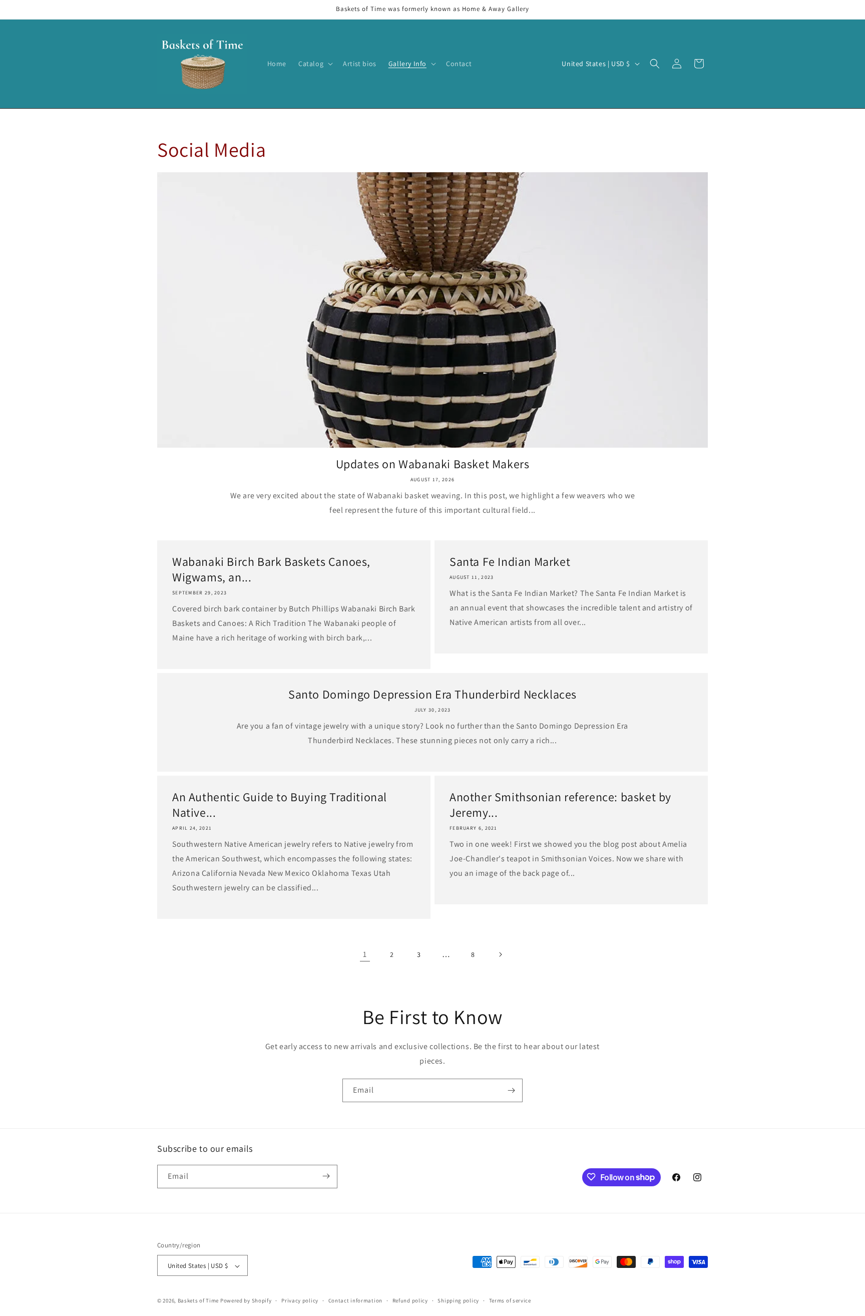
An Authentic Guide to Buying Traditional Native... (279, 804)
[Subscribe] (511, 1090)
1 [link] (365, 954)
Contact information (355, 1300)
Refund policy (410, 1300)
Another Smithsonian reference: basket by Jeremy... (560, 804)
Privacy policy (299, 1300)
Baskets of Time (198, 1300)
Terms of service (510, 1300)
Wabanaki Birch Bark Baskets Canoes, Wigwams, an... (271, 569)
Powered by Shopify (246, 1300)
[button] (314, 63)
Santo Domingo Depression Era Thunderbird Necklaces (432, 694)
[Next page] (500, 954)
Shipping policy (458, 1300)
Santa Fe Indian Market (510, 561)
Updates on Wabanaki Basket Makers (433, 464)
